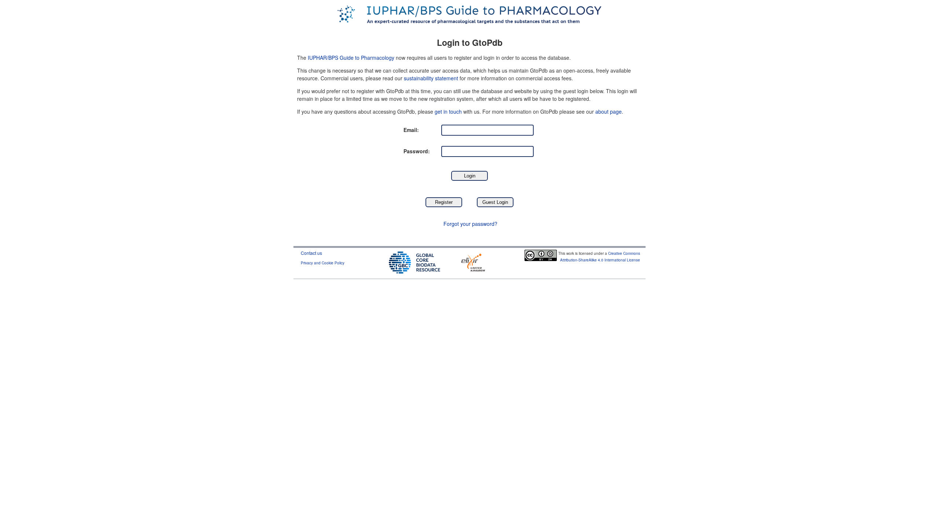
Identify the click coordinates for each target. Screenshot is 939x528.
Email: (411, 129)
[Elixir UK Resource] (473, 261)
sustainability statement (431, 78)
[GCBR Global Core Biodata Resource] (414, 261)
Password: (416, 151)
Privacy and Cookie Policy (322, 262)
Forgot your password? (470, 223)
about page (608, 111)
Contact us (311, 253)
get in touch (448, 111)
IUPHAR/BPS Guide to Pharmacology (351, 57)
